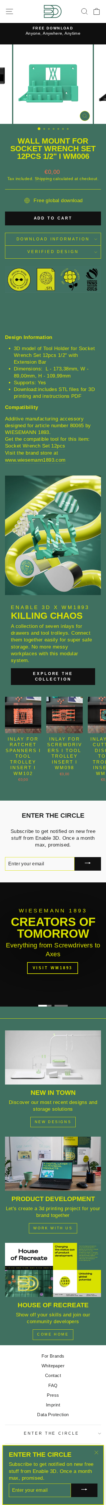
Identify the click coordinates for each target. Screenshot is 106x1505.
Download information (53, 239)
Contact (53, 1375)
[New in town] (53, 1057)
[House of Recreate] (53, 1270)
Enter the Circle (52, 1433)
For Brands (53, 1355)
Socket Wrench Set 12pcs (35, 446)
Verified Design (53, 252)
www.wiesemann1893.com (35, 460)
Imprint (53, 1404)
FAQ (52, 1385)
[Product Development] (53, 1163)
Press (53, 1395)
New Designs (53, 1122)
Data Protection (53, 1414)
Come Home (53, 1334)
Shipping (43, 178)
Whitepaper (53, 1365)
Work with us (52, 1228)
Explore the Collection (53, 676)
